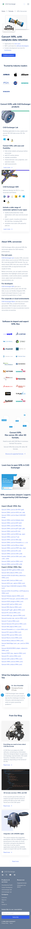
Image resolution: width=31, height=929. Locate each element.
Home (3, 11)
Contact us (4, 904)
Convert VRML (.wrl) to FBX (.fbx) (11, 526)
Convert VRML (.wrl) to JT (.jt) (10, 537)
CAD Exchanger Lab (8, 258)
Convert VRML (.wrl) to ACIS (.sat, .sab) (13, 512)
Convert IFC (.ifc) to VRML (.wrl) (11, 613)
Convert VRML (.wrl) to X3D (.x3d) (12, 564)
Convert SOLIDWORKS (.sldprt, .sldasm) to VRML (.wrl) (14, 649)
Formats (11, 11)
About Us (4, 900)
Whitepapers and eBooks (21, 886)
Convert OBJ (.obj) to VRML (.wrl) (11, 627)
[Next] (28, 695)
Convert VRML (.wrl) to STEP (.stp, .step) (14, 548)
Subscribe (16, 917)
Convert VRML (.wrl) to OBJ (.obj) (11, 540)
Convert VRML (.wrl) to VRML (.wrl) (12, 561)
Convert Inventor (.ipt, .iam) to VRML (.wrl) (14, 618)
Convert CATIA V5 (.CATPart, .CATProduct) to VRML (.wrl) (15, 592)
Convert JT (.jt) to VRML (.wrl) (10, 621)
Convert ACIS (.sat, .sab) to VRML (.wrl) (13, 583)
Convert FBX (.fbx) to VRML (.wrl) (11, 607)
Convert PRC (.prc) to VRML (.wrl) (12, 635)
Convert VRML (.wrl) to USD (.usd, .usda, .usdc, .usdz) (14, 558)
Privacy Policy (5, 923)
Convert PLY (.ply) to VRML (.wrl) (11, 632)
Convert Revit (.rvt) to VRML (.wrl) (12, 638)
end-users (17, 44)
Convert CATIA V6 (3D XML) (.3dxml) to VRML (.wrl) (13, 577)
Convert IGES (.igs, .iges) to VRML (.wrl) (13, 615)
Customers (4, 897)
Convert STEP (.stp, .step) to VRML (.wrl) (14, 653)
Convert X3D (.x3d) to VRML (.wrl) (12, 664)
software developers (22, 46)
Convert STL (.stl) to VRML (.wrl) (11, 656)
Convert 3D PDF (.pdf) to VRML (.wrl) (13, 570)
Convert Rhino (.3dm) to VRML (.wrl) (12, 641)
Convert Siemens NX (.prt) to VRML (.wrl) (14, 624)
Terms (11, 923)
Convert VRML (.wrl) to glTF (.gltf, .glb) (13, 528)
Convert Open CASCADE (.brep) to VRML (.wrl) (14, 587)
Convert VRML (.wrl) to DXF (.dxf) (12, 523)
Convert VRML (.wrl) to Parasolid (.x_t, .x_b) (15, 542)
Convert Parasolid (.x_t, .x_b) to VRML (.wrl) (15, 629)
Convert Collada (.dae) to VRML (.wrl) (13, 596)
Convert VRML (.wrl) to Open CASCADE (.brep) (14, 516)
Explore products (8, 55)
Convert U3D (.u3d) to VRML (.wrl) (12, 659)
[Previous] (2, 695)
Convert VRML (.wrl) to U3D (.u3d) (12, 554)
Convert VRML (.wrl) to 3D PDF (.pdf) (13, 510)
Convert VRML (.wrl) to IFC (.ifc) (11, 531)
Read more (15, 861)
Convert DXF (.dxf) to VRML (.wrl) (12, 604)
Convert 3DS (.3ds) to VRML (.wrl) (12, 573)
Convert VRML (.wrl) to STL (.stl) (11, 551)
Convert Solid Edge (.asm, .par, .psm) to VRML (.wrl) (15, 644)
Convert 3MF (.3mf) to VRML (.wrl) (12, 580)
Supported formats (22, 883)
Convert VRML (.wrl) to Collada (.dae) (13, 520)
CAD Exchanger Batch (8, 301)
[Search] (24, 4)
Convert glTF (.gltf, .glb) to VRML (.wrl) (13, 610)
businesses (7, 50)
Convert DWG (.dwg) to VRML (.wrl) (12, 601)
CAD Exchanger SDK (8, 286)
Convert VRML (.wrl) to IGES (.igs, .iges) (13, 534)
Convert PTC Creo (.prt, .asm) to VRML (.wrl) (15, 599)
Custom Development (7, 887)
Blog (3, 902)
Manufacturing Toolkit (7, 885)
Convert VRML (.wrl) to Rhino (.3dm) (12, 545)
